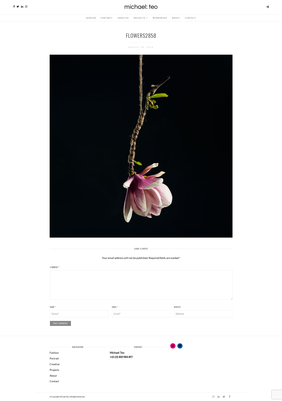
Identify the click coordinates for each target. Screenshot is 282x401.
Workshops (160, 18)
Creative (123, 18)
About (176, 18)
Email (115, 306)
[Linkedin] (22, 6)
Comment (55, 267)
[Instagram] (26, 6)
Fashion (91, 18)
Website (177, 306)
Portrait (107, 18)
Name (53, 306)
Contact (190, 18)
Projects (139, 18)
